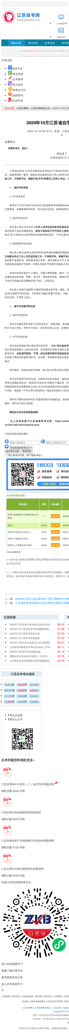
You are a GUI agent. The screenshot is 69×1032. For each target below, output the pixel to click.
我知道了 (61, 153)
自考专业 (50, 42)
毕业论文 (34, 696)
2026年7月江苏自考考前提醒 (25, 638)
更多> (31, 760)
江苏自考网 (22, 108)
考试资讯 (33, 42)
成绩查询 (17, 95)
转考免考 (9, 702)
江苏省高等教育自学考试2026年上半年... (31, 647)
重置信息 (26, 451)
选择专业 (17, 68)
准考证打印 (19, 90)
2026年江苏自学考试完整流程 (25, 651)
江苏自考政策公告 (40, 108)
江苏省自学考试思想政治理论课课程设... (30, 660)
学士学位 (9, 696)
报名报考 (22, 684)
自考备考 (18, 79)
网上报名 (17, 84)
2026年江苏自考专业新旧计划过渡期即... (31, 642)
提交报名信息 (12, 451)
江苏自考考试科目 (43, 1007)
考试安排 (18, 74)
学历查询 (34, 702)
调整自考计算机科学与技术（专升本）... (30, 656)
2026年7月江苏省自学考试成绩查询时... (30, 629)
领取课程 (55, 516)
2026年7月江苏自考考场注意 (25, 633)
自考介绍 (9, 684)
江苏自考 (57, 1007)
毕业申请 (17, 100)
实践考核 (22, 696)
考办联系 (22, 702)
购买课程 (55, 525)
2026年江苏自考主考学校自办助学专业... (31, 624)
